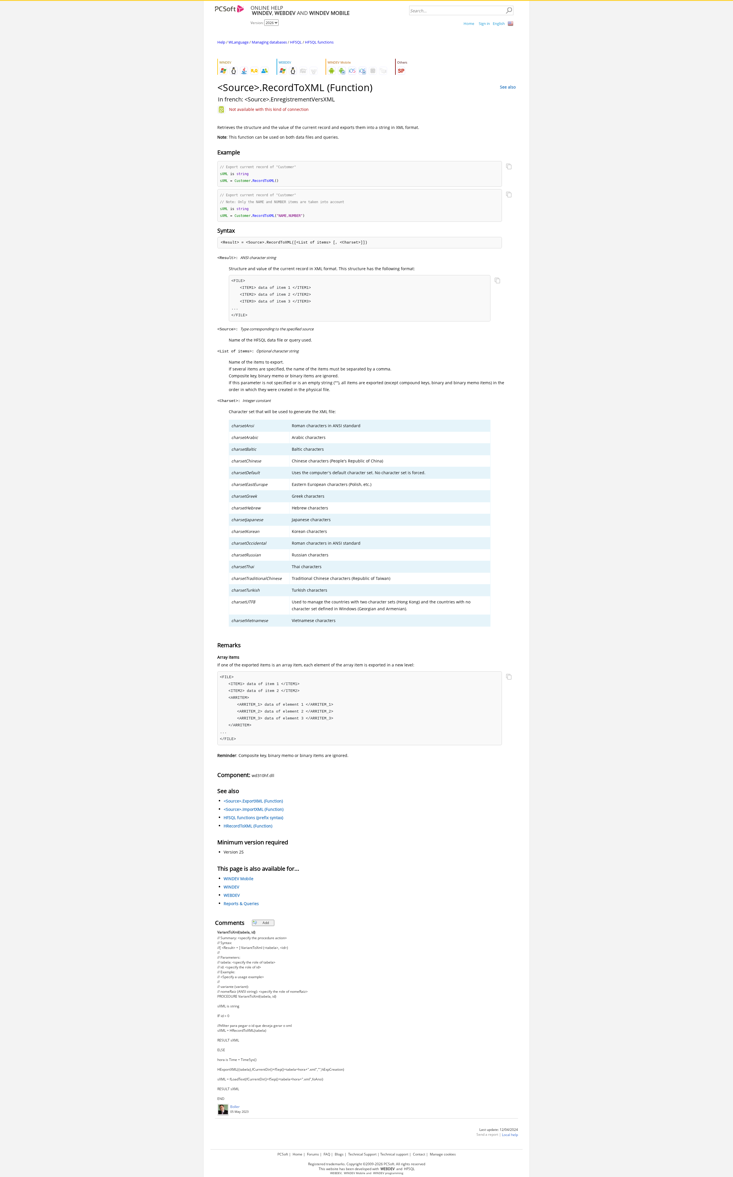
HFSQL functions (319, 42)
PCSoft (282, 1154)
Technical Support (362, 1154)
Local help (510, 1134)
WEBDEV (232, 895)
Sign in (484, 23)
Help (221, 42)
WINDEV (231, 887)
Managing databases (269, 42)
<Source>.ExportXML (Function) (253, 801)
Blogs (339, 1154)
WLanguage (238, 42)
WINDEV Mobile (238, 878)
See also (508, 87)
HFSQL (296, 42)
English (499, 23)
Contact (419, 1154)
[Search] (509, 10)
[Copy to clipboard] (508, 167)
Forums (313, 1154)
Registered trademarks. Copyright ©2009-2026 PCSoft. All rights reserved (366, 1164)
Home (469, 23)
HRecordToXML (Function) (248, 826)
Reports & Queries (241, 903)
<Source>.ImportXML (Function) (253, 809)
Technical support (394, 1154)
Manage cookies (443, 1154)
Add (266, 922)
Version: (257, 22)
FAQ (327, 1154)
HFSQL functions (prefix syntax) (253, 817)
